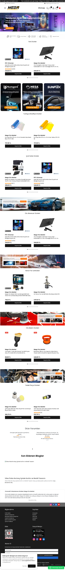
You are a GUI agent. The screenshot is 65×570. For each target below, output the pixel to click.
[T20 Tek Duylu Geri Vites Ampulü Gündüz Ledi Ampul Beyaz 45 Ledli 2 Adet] (47, 397)
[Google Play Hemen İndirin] (45, 531)
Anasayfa (34, 513)
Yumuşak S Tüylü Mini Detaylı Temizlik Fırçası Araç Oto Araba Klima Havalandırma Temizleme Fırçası (17, 352)
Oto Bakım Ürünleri (32, 328)
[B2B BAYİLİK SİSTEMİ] (32, 22)
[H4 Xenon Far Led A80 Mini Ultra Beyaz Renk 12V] (47, 282)
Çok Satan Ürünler (32, 156)
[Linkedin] (44, 539)
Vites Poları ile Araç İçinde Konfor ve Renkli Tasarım (25, 478)
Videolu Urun (28, 59)
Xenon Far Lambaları (32, 271)
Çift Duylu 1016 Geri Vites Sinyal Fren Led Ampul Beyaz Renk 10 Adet (18, 409)
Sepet (34, 520)
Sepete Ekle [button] (18, 74)
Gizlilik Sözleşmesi (9, 514)
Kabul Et (32, 566)
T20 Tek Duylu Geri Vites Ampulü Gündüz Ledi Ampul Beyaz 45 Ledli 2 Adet (46, 409)
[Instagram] (34, 539)
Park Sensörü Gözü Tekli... (19, 437)
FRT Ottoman (9, 63)
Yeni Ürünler (32, 42)
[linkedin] (56, 504)
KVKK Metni (8, 513)
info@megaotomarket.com (52, 3)
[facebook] (53, 504)
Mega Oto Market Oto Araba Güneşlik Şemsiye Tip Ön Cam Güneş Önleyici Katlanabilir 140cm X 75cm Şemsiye (18, 180)
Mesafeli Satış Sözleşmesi (11, 516)
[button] (5, 8)
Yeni (6, 332)
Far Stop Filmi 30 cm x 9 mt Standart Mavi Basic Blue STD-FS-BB (18, 138)
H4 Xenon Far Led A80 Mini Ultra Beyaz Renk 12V (47, 294)
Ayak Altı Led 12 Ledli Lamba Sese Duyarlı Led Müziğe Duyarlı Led (17, 65)
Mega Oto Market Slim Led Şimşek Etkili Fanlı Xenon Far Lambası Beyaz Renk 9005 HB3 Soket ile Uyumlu (18, 294)
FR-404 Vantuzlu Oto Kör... (47, 438)
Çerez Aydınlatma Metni (28, 560)
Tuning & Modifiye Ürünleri (32, 114)
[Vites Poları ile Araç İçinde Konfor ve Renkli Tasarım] (32, 469)
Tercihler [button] (24, 566)
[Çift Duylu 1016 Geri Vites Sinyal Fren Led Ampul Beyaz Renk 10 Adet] (18, 397)
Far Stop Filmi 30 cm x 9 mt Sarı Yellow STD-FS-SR (47, 138)
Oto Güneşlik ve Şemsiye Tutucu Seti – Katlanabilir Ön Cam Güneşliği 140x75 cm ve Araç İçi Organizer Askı (46, 65)
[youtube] (58, 504)
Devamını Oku (9, 482)
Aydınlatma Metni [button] (48, 555)
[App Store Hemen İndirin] (45, 535)
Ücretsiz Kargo (8, 59)
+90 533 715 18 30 (10, 3)
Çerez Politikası (9, 521)
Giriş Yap (34, 516)
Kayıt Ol (34, 514)
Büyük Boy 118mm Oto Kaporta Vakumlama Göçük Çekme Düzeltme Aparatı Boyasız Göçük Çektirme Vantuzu (47, 352)
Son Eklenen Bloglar (32, 455)
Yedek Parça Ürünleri (32, 385)
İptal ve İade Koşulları (10, 520)
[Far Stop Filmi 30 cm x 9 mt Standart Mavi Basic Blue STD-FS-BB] (18, 126)
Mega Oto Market (39, 63)
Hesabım (34, 518)
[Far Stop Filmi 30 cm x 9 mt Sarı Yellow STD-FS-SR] (47, 126)
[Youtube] (40, 539)
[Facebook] (37, 539)
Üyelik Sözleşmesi (9, 518)
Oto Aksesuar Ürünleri (32, 213)
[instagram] (50, 504)
